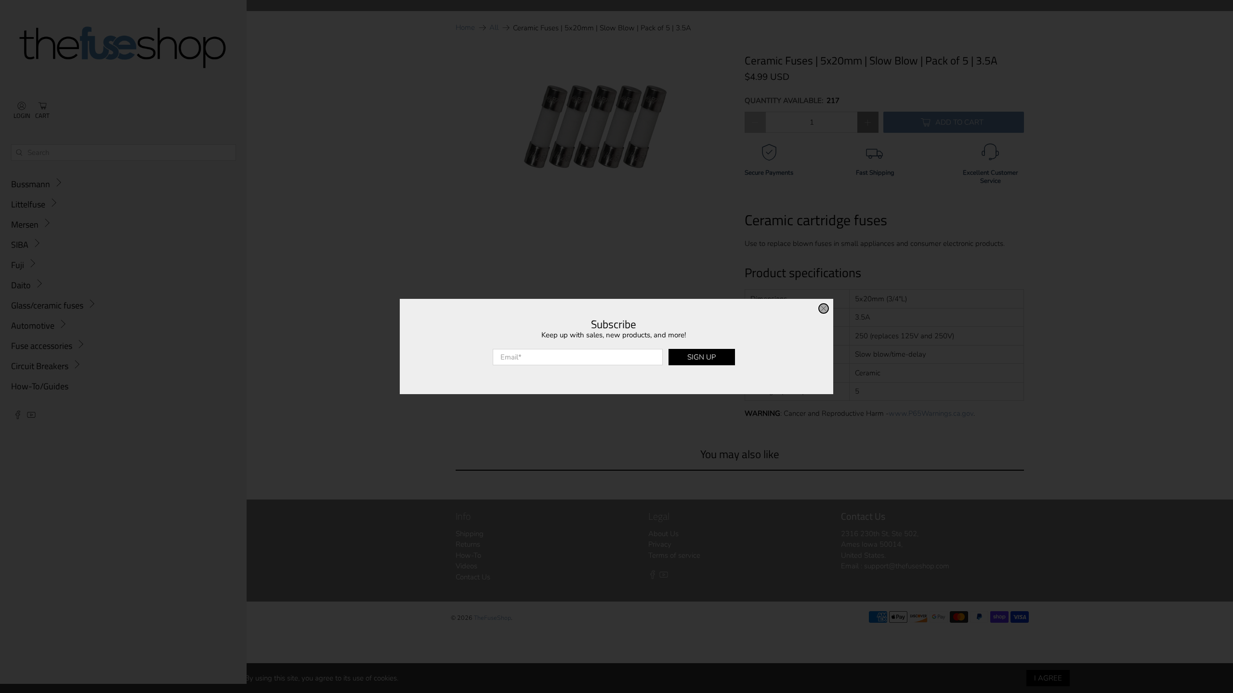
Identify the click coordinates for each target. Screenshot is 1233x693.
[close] (823, 308)
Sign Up (701, 357)
